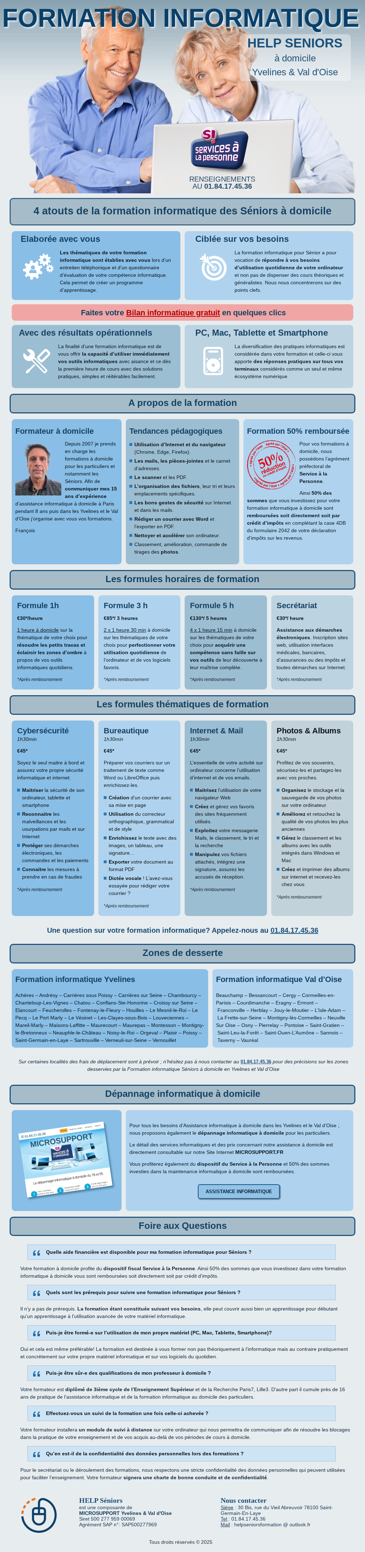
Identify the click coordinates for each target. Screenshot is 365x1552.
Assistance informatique (239, 1191)
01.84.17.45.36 (294, 930)
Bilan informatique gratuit (173, 312)
